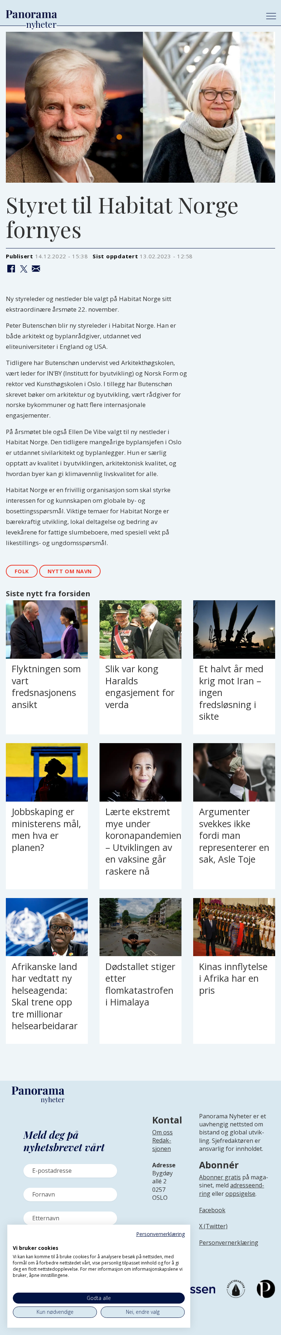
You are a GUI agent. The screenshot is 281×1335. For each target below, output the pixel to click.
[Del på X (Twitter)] (23, 269)
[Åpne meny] (271, 16)
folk (22, 571)
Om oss (162, 1132)
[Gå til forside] (130, 14)
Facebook (212, 1210)
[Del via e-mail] (36, 269)
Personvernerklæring (228, 1243)
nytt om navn (70, 571)
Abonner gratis (220, 1177)
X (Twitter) (213, 1226)
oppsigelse (240, 1194)
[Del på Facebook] (11, 269)
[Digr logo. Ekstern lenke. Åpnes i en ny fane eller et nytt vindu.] (18, 1240)
